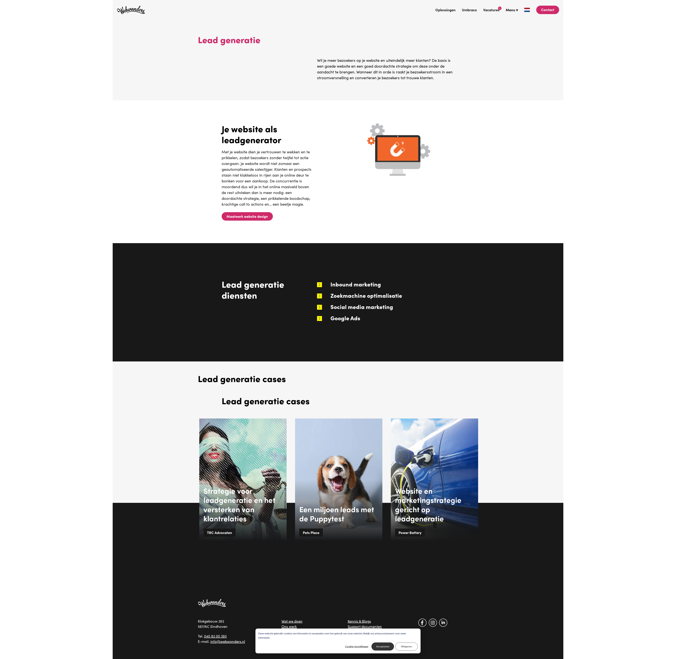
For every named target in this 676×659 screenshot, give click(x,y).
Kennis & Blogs (359, 621)
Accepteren (382, 646)
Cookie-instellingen (356, 646)
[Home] (212, 603)
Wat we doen (291, 621)
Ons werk (289, 626)
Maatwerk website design (247, 216)
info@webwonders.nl (227, 641)
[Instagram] (433, 623)
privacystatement (385, 633)
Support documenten (365, 626)
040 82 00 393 (215, 636)
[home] (131, 9)
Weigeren (406, 646)
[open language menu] (527, 10)
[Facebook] (422, 623)
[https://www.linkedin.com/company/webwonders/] (443, 623)
